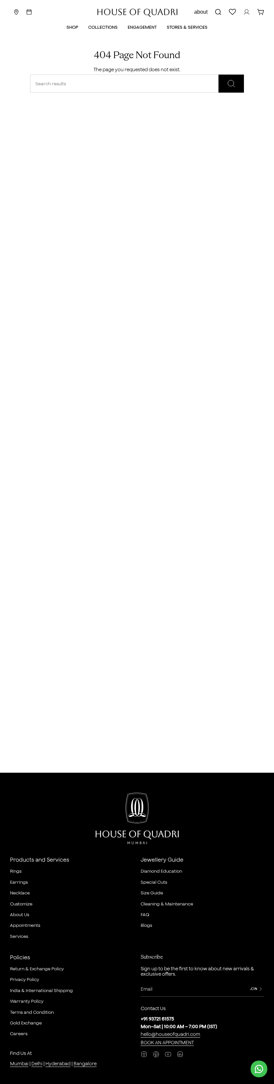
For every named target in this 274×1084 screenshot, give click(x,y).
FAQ (145, 914)
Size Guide (152, 892)
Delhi (36, 1063)
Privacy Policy (24, 979)
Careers (18, 1033)
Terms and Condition (32, 1012)
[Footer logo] (137, 820)
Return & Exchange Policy (37, 968)
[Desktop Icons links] (29, 12)
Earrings (19, 882)
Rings (15, 871)
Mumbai (19, 1063)
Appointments (25, 925)
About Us (19, 914)
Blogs (146, 925)
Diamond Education (161, 871)
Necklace (20, 892)
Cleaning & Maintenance (167, 903)
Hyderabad (58, 1063)
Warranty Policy (26, 1001)
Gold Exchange (26, 1022)
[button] (72, 28)
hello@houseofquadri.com (170, 1034)
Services (19, 936)
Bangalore (85, 1063)
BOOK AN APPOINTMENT (167, 1042)
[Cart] (261, 12)
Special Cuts (154, 882)
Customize (21, 903)
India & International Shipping (41, 990)
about (201, 12)
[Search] (231, 84)
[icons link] (16, 12)
